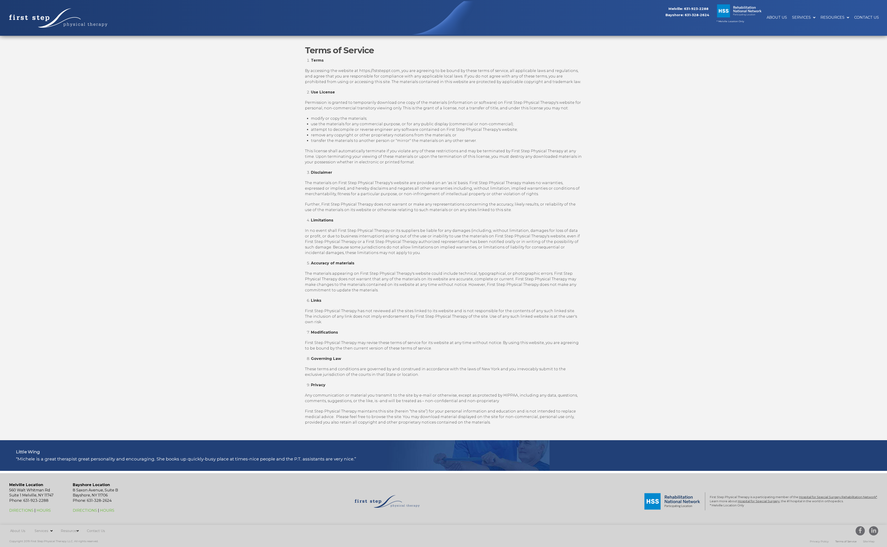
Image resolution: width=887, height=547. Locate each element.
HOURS (43, 510)
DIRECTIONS (21, 510)
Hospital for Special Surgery (759, 501)
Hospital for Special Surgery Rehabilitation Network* (838, 497)
